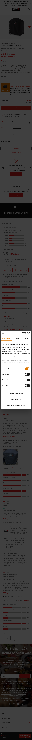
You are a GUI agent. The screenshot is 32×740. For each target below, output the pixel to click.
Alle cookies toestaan (16, 393)
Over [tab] (26, 338)
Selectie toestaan (16, 399)
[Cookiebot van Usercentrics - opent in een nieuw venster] (22, 333)
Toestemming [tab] (6, 338)
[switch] (27, 374)
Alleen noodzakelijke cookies (16, 405)
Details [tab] (16, 338)
